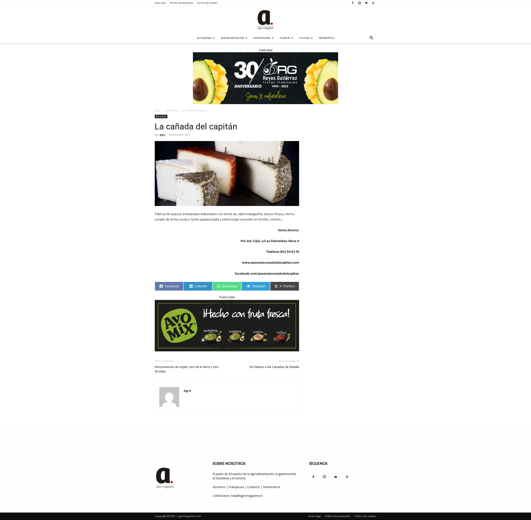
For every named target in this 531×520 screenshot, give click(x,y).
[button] (371, 38)
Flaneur (285, 38)
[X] (373, 3)
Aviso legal (160, 3)
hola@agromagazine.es (247, 496)
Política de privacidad (181, 3)
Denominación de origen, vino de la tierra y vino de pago (187, 369)
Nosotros (219, 487)
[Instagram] (359, 3)
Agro (162, 134)
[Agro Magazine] (265, 20)
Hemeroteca (326, 38)
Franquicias (236, 487)
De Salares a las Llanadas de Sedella (274, 367)
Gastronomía (261, 38)
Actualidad (204, 38)
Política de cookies (207, 3)
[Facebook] (353, 3)
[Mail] (366, 3)
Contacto (254, 487)
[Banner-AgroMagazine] (265, 78)
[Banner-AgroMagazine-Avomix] (227, 326)
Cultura (304, 38)
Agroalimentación (232, 38)
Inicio (158, 110)
